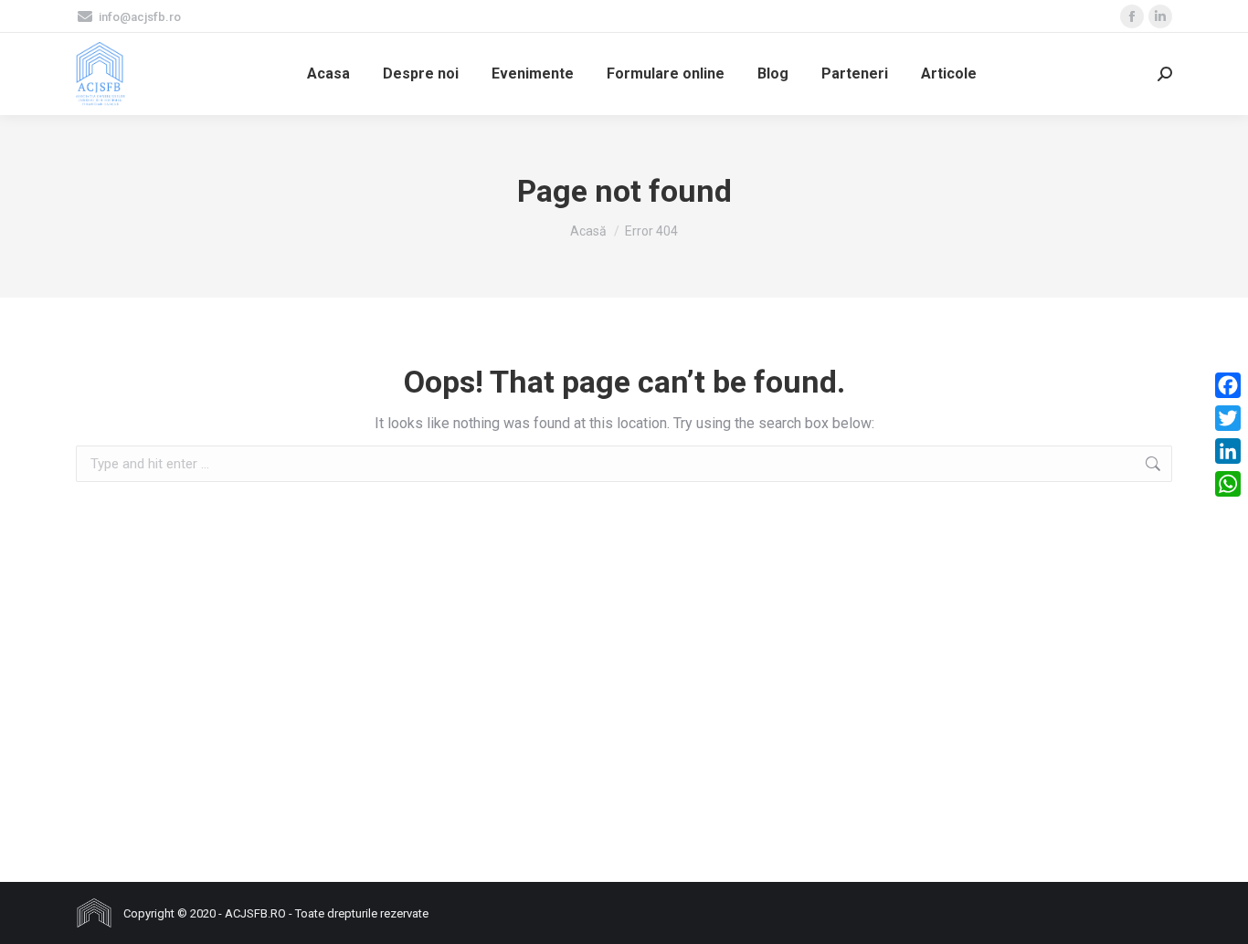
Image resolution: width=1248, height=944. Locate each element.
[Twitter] (1227, 418)
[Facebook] (1227, 385)
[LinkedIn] (1227, 451)
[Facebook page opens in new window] (1132, 16)
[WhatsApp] (1227, 483)
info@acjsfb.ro (140, 17)
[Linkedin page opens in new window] (1160, 16)
